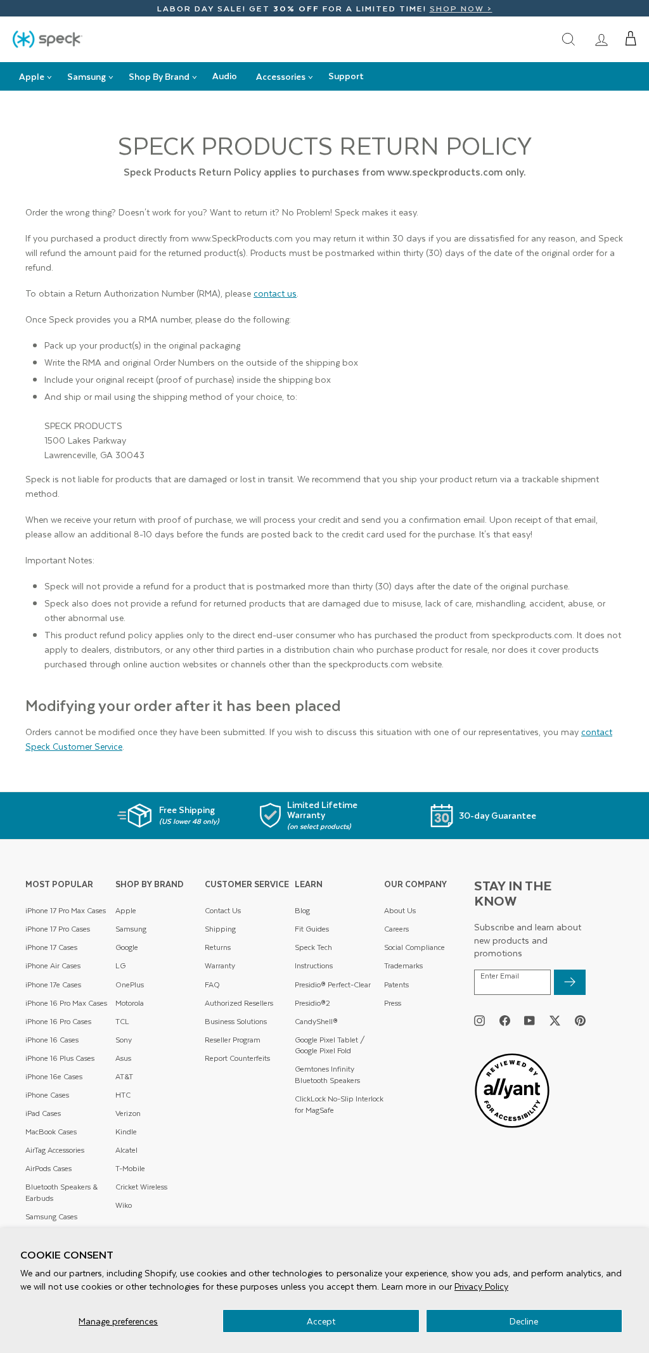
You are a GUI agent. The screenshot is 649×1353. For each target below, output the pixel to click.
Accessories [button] (280, 76)
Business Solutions (236, 1021)
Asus (123, 1058)
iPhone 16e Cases (53, 1076)
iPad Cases (43, 1113)
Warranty (220, 965)
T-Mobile (130, 1168)
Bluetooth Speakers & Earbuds (61, 1192)
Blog (302, 910)
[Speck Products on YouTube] (529, 1020)
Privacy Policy (481, 1286)
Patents (396, 984)
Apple (125, 910)
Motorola (129, 1003)
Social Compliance (414, 947)
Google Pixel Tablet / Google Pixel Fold (330, 1045)
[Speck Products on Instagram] (479, 1020)
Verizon (128, 1113)
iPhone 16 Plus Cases (59, 1058)
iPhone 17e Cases (53, 984)
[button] (631, 39)
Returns (218, 947)
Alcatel (126, 1150)
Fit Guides (312, 929)
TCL (122, 1021)
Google (126, 947)
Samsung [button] (86, 76)
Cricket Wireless (141, 1187)
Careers (396, 929)
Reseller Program (232, 1040)
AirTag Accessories (54, 1150)
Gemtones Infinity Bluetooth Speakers (327, 1074)
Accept (321, 1321)
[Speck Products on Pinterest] (580, 1020)
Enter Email (499, 976)
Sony (123, 1040)
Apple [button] (31, 76)
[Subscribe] (570, 982)
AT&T (124, 1076)
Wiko (123, 1205)
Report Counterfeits (237, 1058)
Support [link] (346, 75)
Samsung (130, 929)
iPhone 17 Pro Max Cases (65, 910)
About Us (400, 910)
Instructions (314, 965)
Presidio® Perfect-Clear (333, 984)
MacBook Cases (51, 1131)
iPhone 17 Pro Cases (57, 929)
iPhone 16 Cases (52, 1040)
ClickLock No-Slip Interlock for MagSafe (339, 1104)
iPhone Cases (47, 1095)
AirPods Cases (48, 1168)
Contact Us (223, 910)
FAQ (212, 984)
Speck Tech (313, 947)
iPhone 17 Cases (51, 947)
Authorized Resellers (239, 1003)
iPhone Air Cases (52, 965)
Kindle (126, 1131)
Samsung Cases (51, 1216)
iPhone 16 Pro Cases (58, 1021)
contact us (275, 293)
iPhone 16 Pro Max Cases (66, 1003)
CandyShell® (316, 1021)
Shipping (220, 929)
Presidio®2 (312, 1003)
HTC (123, 1095)
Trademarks (403, 965)
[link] (601, 39)
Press (392, 1003)
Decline (524, 1321)
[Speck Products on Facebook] (504, 1020)
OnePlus (129, 984)
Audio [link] (224, 75)
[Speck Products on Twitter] (554, 1020)
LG (120, 965)
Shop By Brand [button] (159, 76)
